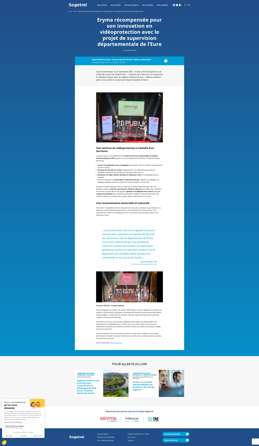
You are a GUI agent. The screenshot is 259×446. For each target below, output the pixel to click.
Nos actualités (147, 5)
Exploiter (136, 375)
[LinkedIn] (174, 5)
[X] (177, 5)
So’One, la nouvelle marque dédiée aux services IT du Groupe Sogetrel (144, 386)
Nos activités (102, 5)
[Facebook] (180, 5)
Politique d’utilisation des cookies (138, 434)
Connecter (81, 375)
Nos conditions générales (105, 440)
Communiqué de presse (101, 59)
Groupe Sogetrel (118, 59)
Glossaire (131, 440)
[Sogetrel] (78, 5)
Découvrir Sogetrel (131, 5)
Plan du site (131, 437)
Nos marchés (116, 5)
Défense (129, 59)
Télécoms (90, 375)
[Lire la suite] (124, 393)
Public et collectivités (142, 59)
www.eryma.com (116, 343)
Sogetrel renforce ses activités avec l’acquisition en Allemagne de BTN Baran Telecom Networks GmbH (88, 387)
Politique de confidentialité (105, 437)
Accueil (70, 11)
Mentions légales (102, 434)
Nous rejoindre (162, 5)
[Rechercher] (189, 5)
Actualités (75, 11)
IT (141, 375)
